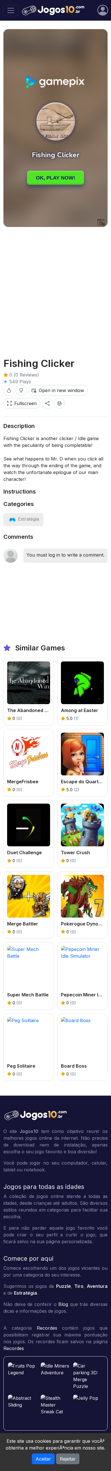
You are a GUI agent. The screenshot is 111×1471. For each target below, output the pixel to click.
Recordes (47, 1328)
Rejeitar (68, 1459)
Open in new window (61, 390)
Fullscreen (25, 403)
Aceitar (43, 1459)
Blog (63, 1304)
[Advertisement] (55, 288)
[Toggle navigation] (11, 10)
